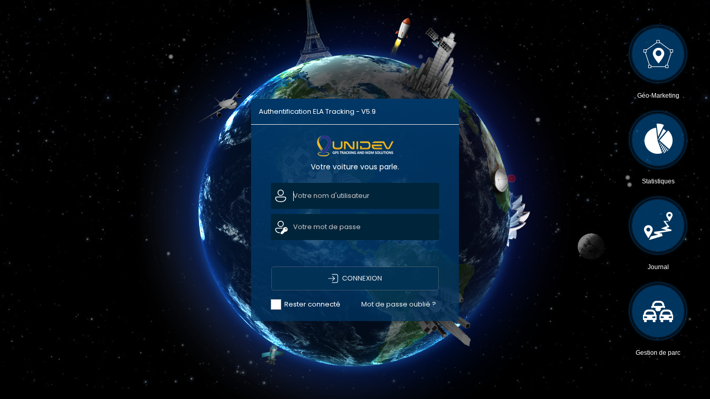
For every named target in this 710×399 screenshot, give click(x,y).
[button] (355, 278)
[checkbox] (315, 304)
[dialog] (355, 210)
